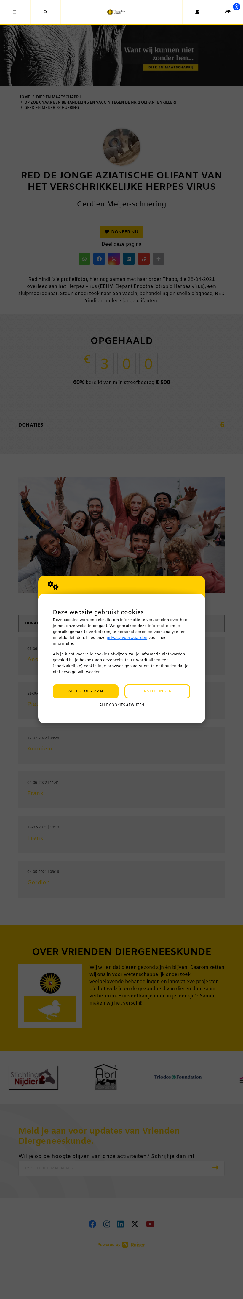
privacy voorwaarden (127, 637)
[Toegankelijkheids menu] (236, 6)
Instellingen (157, 691)
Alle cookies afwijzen (121, 705)
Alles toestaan (85, 691)
